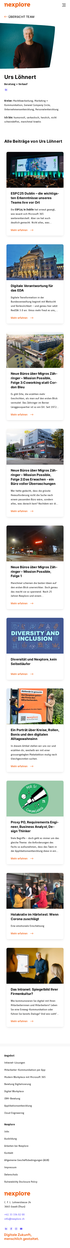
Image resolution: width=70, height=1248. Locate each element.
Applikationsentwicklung (18, 1106)
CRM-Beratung (12, 1098)
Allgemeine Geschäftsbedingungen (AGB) (26, 1160)
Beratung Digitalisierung (17, 1084)
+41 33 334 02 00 (14, 1214)
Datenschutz (11, 1174)
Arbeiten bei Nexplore (16, 1146)
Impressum (10, 1167)
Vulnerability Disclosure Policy (20, 1182)
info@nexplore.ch (14, 1219)
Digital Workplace (14, 1091)
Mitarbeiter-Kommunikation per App (24, 1070)
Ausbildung (10, 1139)
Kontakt (8, 1153)
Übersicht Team (21, 17)
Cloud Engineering (14, 1113)
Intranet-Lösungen (14, 1063)
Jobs (6, 1131)
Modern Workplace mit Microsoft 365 (25, 1077)
